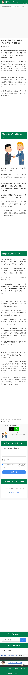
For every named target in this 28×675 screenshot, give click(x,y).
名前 (6, 460)
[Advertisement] (14, 23)
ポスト (11, 429)
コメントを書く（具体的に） (11, 448)
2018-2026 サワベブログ (13, 673)
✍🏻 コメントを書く (14, 492)
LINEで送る (16, 429)
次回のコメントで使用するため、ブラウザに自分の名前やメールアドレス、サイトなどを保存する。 (15, 466)
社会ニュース (6, 421)
